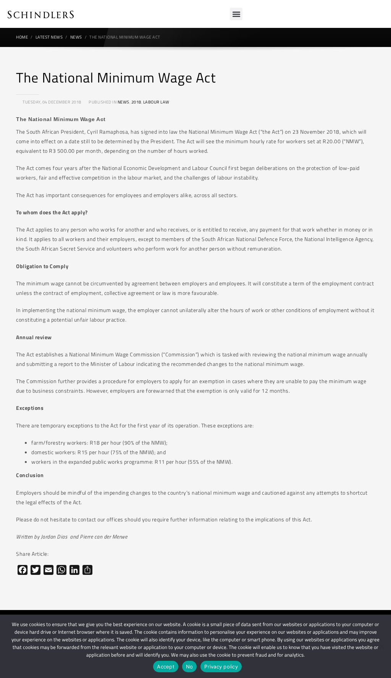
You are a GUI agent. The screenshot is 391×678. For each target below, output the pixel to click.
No (189, 666)
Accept (165, 666)
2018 (136, 102)
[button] (236, 14)
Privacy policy (221, 666)
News (123, 102)
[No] (381, 646)
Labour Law (156, 102)
